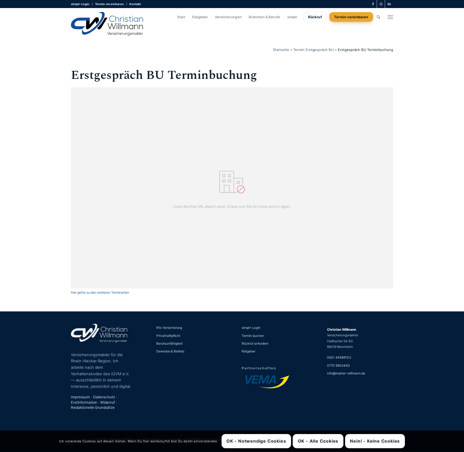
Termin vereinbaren (109, 4)
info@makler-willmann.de (346, 373)
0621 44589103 (339, 357)
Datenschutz (104, 397)
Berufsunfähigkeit (169, 343)
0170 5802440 (338, 365)
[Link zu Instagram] (381, 4)
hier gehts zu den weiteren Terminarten (100, 292)
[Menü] (390, 16)
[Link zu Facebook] (373, 4)
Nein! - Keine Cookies (375, 441)
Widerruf (107, 402)
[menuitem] (81, 4)
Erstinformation (84, 402)
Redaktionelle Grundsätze (93, 407)
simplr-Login (80, 4)
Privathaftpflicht (168, 336)
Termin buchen (253, 336)
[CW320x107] (107, 24)
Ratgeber (248, 351)
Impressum (80, 397)
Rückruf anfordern (255, 343)
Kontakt (135, 4)
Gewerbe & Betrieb (170, 351)
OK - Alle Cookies (318, 441)
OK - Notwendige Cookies (256, 441)
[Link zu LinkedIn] (389, 4)
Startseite (281, 50)
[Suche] (378, 16)
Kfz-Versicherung (169, 328)
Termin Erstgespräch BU (313, 50)
